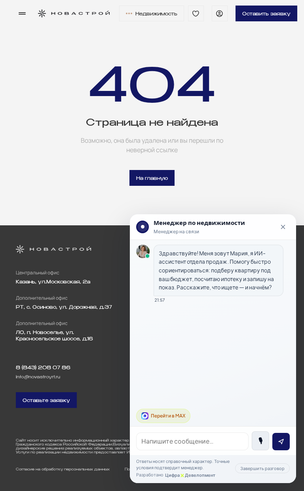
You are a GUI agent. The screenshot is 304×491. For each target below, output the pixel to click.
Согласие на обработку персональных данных (63, 469)
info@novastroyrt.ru (38, 377)
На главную (152, 178)
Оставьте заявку (46, 400)
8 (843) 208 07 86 (43, 367)
